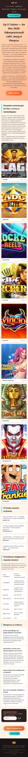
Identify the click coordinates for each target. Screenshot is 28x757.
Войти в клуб (14, 733)
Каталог (12, 6)
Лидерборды (18, 6)
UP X (14, 2)
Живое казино (6, 9)
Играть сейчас (14, 93)
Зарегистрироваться (14, 728)
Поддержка (14, 9)
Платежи (14, 12)
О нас (7, 6)
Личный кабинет (14, 15)
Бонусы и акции (22, 9)
